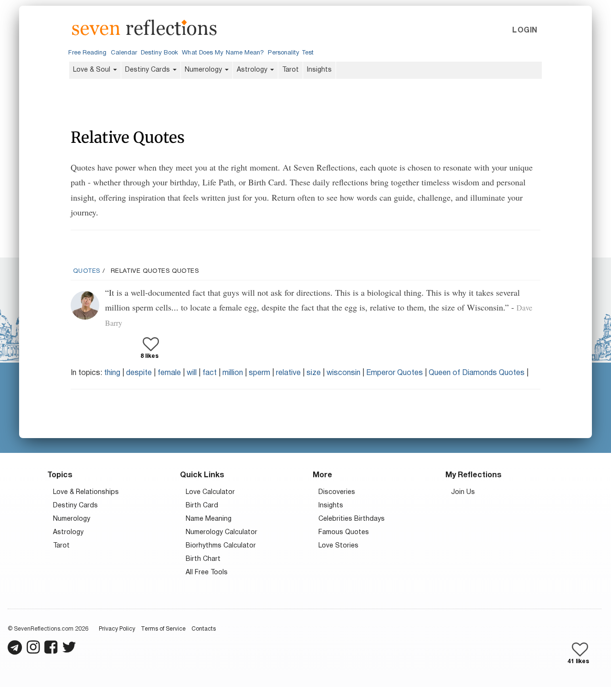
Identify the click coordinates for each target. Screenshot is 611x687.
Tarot (290, 70)
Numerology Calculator (221, 532)
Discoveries (336, 492)
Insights (319, 70)
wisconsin (343, 373)
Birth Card (202, 506)
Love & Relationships (86, 492)
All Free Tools (207, 572)
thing (112, 373)
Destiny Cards (148, 70)
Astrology (253, 70)
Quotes (86, 271)
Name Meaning (209, 519)
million (232, 373)
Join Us (463, 492)
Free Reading (87, 53)
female (169, 373)
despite (139, 373)
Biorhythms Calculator (221, 546)
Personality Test (290, 53)
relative (288, 373)
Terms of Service (163, 629)
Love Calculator (210, 492)
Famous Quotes (343, 532)
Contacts (203, 629)
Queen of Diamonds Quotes (477, 373)
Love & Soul (92, 70)
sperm (259, 373)
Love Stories (338, 546)
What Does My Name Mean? (223, 53)
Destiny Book (159, 53)
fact (209, 373)
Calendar (124, 53)
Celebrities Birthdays (351, 519)
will (192, 373)
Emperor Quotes (394, 373)
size (313, 373)
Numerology (204, 70)
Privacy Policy (117, 629)
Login (524, 30)
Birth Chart (203, 559)
